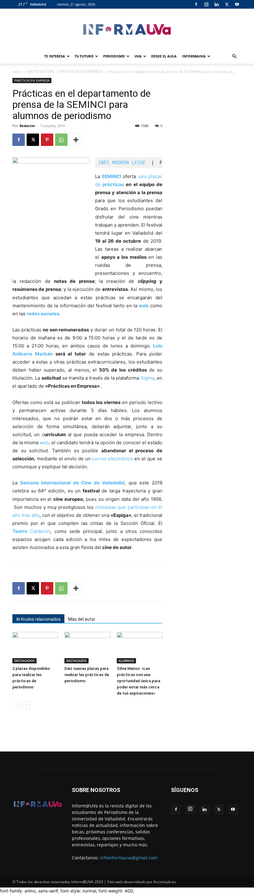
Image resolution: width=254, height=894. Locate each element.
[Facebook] (196, 4)
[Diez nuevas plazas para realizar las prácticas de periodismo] (87, 647)
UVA (138, 56)
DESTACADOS (24, 660)
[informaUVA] (127, 29)
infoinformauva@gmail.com (128, 858)
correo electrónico (112, 459)
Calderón (31, 531)
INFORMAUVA (194, 56)
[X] (226, 4)
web (144, 306)
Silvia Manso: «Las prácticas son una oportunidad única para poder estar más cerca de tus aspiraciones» (138, 681)
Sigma (147, 378)
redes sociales (43, 314)
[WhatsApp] (61, 140)
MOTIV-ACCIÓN (40, 71)
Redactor (27, 125)
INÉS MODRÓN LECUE (123, 162)
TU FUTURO (84, 56)
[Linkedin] (216, 4)
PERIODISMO (114, 56)
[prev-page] (16, 705)
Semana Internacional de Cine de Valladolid (72, 483)
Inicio (16, 71)
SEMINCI (111, 176)
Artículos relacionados (38, 619)
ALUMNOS (126, 660)
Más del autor (81, 619)
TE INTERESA (54, 56)
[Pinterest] (47, 140)
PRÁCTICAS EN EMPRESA (81, 71)
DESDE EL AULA (164, 56)
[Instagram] (206, 4)
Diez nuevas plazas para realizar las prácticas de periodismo (86, 674)
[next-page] (26, 705)
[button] (234, 56)
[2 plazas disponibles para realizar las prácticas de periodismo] (35, 647)
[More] (75, 140)
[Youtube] (237, 4)
